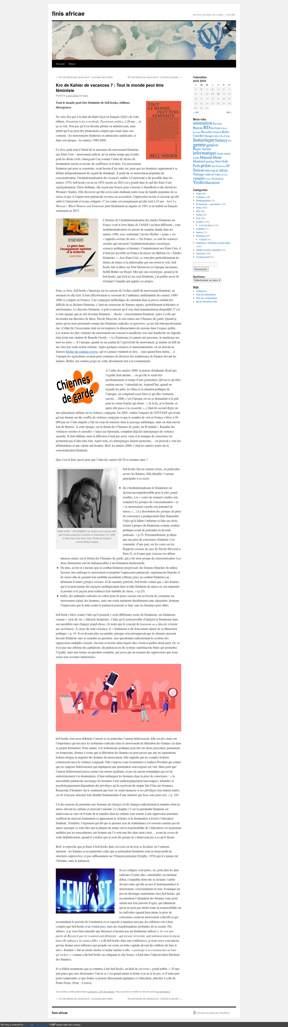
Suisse (198, 170)
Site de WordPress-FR (206, 301)
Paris (196, 165)
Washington (217, 178)
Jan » (229, 112)
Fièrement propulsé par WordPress (213, 1012)
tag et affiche (219, 170)
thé (212, 174)
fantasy (221, 140)
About (72, 64)
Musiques (200, 235)
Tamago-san (201, 174)
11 (212, 94)
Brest (225, 128)
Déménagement (203, 200)
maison (199, 232)
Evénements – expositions (208, 204)
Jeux (198, 218)
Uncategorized (202, 256)
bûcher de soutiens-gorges (82, 351)
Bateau (198, 127)
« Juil (196, 112)
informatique (204, 153)
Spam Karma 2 (41, 1024)
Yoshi (198, 182)
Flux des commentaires (206, 297)
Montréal (199, 161)
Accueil (60, 64)
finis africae (68, 13)
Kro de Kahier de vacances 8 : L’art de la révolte (154, 77)
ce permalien (163, 991)
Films (198, 207)
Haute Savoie (202, 149)
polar (206, 165)
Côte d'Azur (224, 135)
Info (198, 211)
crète (215, 136)
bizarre (218, 128)
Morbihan (210, 161)
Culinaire (200, 196)
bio (212, 128)
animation (202, 122)
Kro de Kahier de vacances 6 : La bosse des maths (84, 77)
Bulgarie (217, 132)
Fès (230, 140)
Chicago (208, 136)
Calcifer (198, 135)
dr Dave (27, 1024)
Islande (227, 153)
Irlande (220, 153)
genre (199, 144)
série (208, 170)
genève (212, 145)
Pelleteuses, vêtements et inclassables (213, 242)
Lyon (196, 158)
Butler (225, 132)
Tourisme (200, 253)
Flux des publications (206, 294)
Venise (208, 178)
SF (228, 165)
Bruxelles (207, 132)
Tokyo (218, 174)
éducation (212, 182)
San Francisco (218, 166)
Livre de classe (106, 991)
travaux (224, 174)
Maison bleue (211, 157)
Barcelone (217, 123)
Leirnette (200, 228)
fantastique (204, 139)
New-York (221, 161)
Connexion (201, 290)
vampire (199, 178)
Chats (198, 193)
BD (206, 127)
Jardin (199, 214)
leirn (85, 95)
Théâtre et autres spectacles (208, 249)
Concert (202, 239)
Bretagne (197, 132)
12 (218, 94)
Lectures (92, 991)
